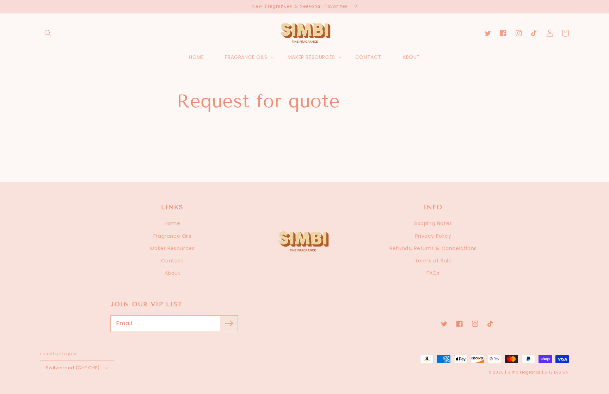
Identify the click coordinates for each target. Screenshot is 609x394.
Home (172, 223)
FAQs (432, 273)
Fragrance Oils (172, 236)
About (172, 273)
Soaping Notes (433, 223)
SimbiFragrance (524, 372)
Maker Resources (172, 248)
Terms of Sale (433, 260)
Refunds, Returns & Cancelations (433, 248)
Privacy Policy (433, 236)
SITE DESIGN (557, 372)
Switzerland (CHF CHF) (72, 367)
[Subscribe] (229, 323)
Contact (172, 260)
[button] (48, 33)
